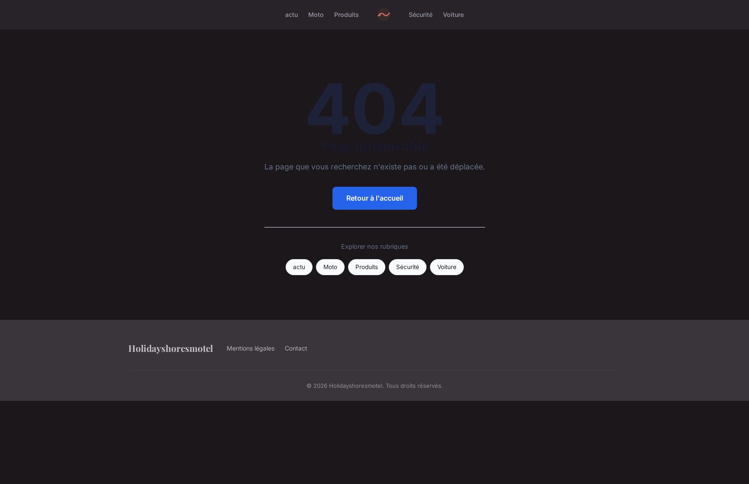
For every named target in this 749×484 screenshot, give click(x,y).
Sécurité (421, 14)
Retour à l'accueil (374, 198)
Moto (316, 14)
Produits (346, 14)
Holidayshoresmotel (170, 348)
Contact (296, 348)
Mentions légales (250, 348)
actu (291, 14)
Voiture (453, 14)
